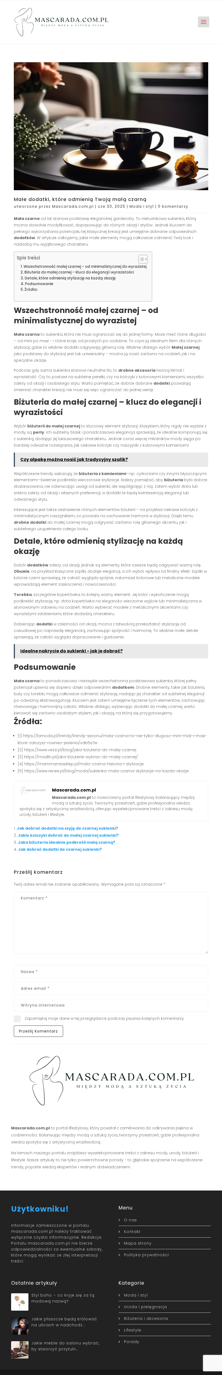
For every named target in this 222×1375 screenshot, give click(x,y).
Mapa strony (138, 1243)
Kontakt (132, 1231)
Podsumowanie (39, 283)
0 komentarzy (173, 206)
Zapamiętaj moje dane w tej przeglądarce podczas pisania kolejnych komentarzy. (105, 1018)
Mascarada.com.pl (73, 206)
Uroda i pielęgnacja (145, 1307)
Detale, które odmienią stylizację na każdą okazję (70, 278)
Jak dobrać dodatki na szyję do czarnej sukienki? (67, 828)
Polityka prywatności (146, 1255)
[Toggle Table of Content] (140, 259)
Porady (131, 1341)
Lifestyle (132, 1330)
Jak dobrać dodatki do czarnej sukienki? (60, 849)
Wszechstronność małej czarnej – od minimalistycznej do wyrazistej (85, 266)
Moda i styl (141, 206)
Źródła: (31, 289)
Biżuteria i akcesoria (146, 1318)
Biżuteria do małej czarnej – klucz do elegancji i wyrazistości (79, 272)
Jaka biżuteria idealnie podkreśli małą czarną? (66, 842)
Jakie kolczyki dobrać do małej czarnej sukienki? (68, 835)
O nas (130, 1220)
